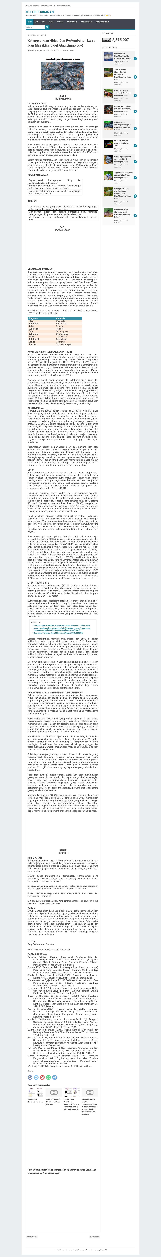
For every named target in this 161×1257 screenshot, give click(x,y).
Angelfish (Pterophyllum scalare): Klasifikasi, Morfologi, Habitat (123, 175)
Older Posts (94, 1237)
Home (30, 22)
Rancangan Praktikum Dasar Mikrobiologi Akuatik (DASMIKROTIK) (58, 633)
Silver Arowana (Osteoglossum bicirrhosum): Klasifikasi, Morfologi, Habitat (122, 74)
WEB (36, 22)
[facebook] (30, 1077)
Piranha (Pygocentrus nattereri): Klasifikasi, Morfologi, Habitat (122, 108)
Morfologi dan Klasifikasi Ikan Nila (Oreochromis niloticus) (123, 56)
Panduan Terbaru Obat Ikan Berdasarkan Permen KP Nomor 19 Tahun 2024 (62, 625)
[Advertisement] (63, 249)
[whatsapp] (48, 1077)
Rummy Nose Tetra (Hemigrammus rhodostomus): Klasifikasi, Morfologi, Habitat (122, 193)
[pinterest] (42, 1077)
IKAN (43, 22)
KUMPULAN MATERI (64, 5)
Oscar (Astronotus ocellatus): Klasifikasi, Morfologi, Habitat (122, 92)
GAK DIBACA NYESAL (48, 5)
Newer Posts (31, 1237)
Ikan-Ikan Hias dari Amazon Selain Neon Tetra (122, 143)
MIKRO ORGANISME (102, 22)
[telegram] (54, 1077)
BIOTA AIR (60, 22)
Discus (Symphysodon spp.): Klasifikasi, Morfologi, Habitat (122, 159)
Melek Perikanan (40, 12)
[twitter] (36, 1077)
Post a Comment (68, 50)
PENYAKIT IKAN (72, 22)
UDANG (51, 22)
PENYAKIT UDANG (87, 22)
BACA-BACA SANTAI (32, 5)
